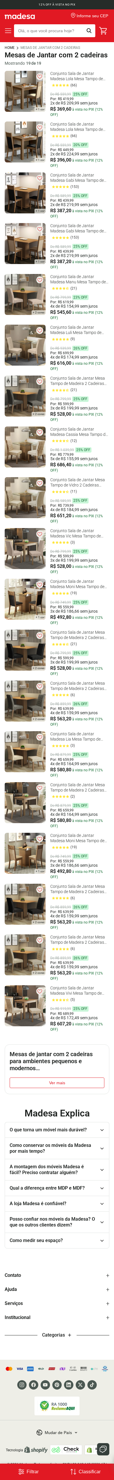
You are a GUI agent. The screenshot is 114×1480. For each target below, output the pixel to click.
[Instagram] (22, 1385)
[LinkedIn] (68, 1385)
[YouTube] (45, 1385)
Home (10, 48)
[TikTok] (92, 1385)
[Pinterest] (57, 1385)
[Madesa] (20, 16)
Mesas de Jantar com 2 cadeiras (50, 48)
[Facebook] (33, 1385)
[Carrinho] (103, 31)
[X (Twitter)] (80, 1385)
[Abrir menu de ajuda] (103, 1449)
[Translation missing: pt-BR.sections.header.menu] (8, 30)
